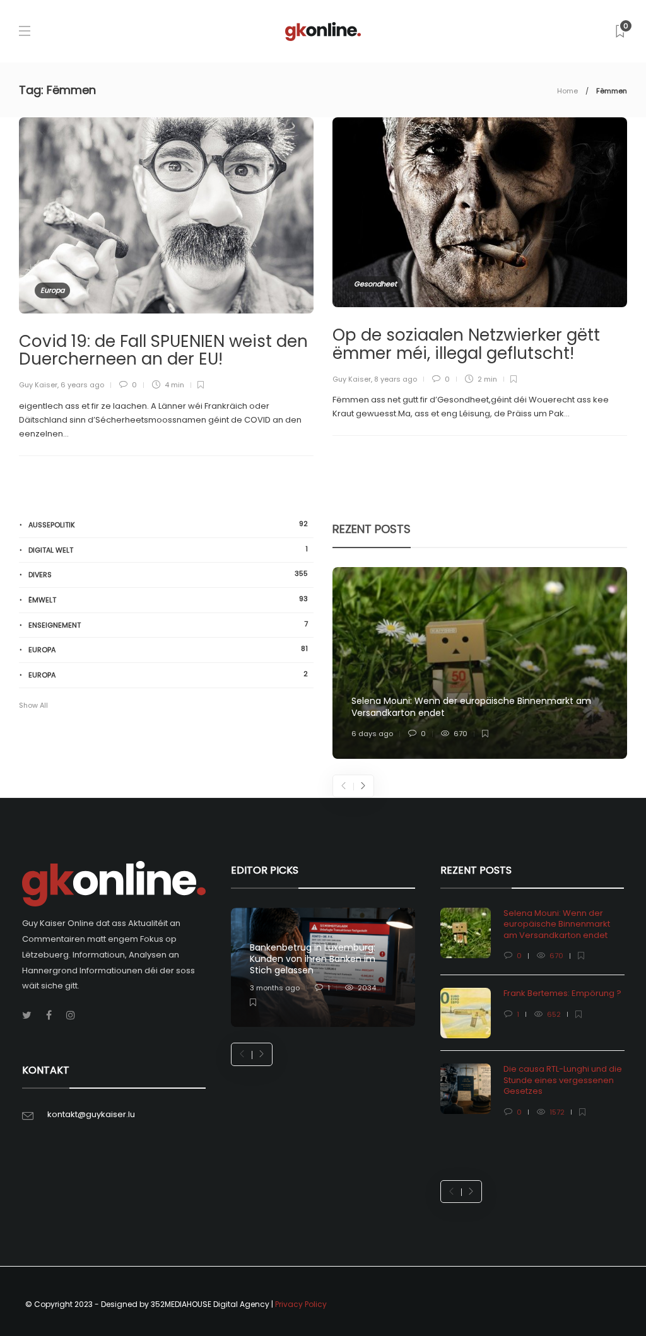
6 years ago (82, 385)
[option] (479, 663)
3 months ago (275, 988)
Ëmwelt (168, 599)
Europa (52, 290)
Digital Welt (168, 549)
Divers (168, 574)
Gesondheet (375, 284)
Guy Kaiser (38, 385)
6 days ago (372, 734)
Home (567, 91)
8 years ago (395, 379)
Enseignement (168, 624)
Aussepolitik (168, 524)
